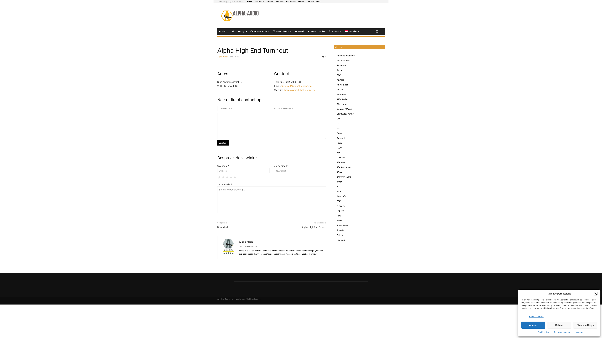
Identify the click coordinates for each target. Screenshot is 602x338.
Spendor (341, 230)
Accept (533, 325)
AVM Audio (342, 99)
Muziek (301, 31)
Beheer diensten (536, 316)
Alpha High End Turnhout (252, 50)
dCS (338, 128)
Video (313, 31)
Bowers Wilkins (344, 109)
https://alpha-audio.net (248, 246)
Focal (339, 142)
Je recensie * (224, 184)
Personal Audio (260, 31)
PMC (339, 201)
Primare (341, 206)
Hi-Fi (224, 31)
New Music (223, 227)
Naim (339, 191)
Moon (339, 181)
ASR (338, 75)
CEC (338, 118)
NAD (339, 186)
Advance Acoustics (345, 55)
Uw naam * (223, 165)
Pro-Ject (340, 210)
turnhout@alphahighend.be (296, 85)
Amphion (341, 65)
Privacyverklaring (562, 332)
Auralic (340, 89)
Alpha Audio (222, 57)
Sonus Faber (343, 225)
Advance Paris (343, 60)
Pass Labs (341, 196)
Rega (339, 215)
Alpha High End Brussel (314, 227)
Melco (339, 172)
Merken (322, 31)
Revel (339, 220)
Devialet (341, 138)
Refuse (559, 325)
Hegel (339, 147)
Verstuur (223, 143)
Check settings (585, 325)
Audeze (340, 79)
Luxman (340, 157)
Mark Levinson (344, 167)
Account (335, 31)
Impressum (579, 332)
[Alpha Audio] (239, 15)
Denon (340, 133)
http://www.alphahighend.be (300, 90)
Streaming (239, 31)
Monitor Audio (344, 176)
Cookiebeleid (543, 332)
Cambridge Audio (345, 113)
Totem (340, 235)
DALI (339, 123)
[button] (595, 293)
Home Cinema (282, 31)
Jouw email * (281, 165)
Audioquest (342, 84)
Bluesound (342, 104)
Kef (338, 152)
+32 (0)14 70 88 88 (290, 81)
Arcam (340, 70)
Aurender (341, 94)
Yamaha (341, 239)
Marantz (341, 162)
